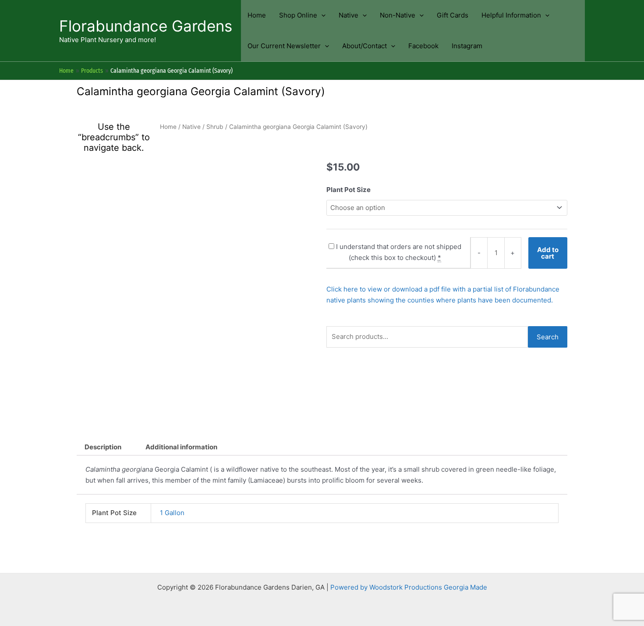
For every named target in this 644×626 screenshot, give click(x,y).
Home (168, 126)
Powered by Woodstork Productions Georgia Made (408, 587)
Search (548, 337)
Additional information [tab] (181, 447)
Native (191, 126)
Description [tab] (103, 447)
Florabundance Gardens (145, 26)
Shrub (214, 126)
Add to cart (548, 252)
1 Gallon (172, 513)
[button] (321, 15)
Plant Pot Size (348, 189)
